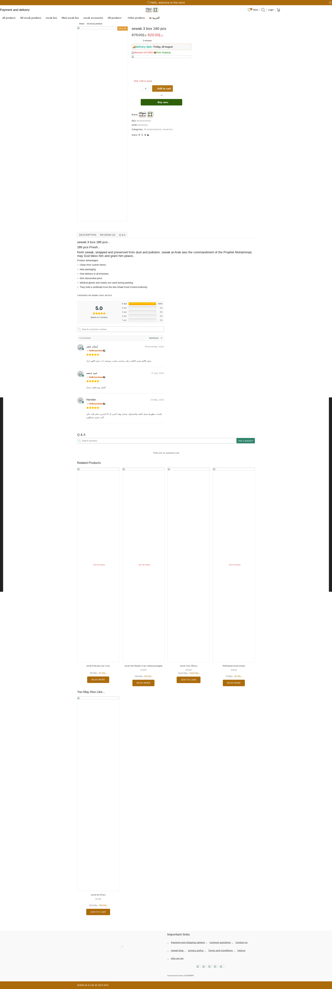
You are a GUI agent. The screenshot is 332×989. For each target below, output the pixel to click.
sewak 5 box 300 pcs (188, 666)
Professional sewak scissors (234, 666)
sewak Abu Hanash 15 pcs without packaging (143, 666)
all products (9, 17)
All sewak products (30, 17)
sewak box (51, 17)
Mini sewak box (70, 17)
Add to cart (164, 88)
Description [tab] (87, 234)
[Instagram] (129, 967)
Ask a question (245, 440)
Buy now (163, 102)
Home (81, 24)
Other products (136, 17)
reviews (147, 41)
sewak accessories (93, 17)
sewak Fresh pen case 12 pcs (98, 666)
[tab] (87, 235)
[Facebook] (106, 967)
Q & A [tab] (122, 234)
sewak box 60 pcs (98, 895)
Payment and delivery (15, 10)
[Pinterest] (136, 967)
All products (114, 17)
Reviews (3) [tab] (107, 234)
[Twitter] (114, 967)
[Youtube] (121, 967)
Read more (98, 679)
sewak (143, 670)
